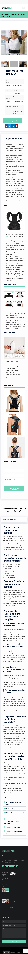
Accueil (2, 14)
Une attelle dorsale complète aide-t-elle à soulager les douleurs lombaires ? (14, 821)
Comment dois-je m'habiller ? (13, 827)
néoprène (8, 236)
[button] (23, 8)
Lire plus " (4, 886)
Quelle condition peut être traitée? (14, 808)
